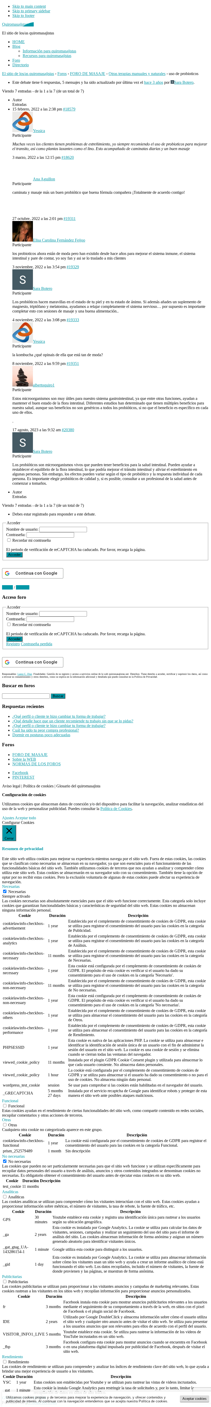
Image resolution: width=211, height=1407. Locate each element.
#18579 (69, 109)
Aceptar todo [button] (25, 818)
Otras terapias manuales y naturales (137, 73)
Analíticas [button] (10, 1192)
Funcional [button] (10, 1101)
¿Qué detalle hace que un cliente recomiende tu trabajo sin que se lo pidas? (72, 721)
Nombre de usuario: (22, 529)
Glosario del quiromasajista (78, 786)
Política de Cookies (116, 808)
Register (22, 587)
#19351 (73, 363)
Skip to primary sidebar (31, 11)
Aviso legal (11, 786)
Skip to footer (23, 15)
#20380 (68, 430)
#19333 (73, 320)
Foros (62, 73)
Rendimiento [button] (12, 1357)
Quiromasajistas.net (18, 24)
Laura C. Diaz (24, 674)
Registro (13, 644)
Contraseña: (16, 534)
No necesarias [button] (13, 1156)
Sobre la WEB (24, 759)
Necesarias (17, 891)
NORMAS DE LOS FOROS (36, 764)
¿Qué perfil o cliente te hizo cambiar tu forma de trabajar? (59, 716)
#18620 (67, 157)
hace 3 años (153, 82)
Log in (7, 587)
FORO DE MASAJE (87, 73)
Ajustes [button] (8, 818)
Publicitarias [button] (12, 1276)
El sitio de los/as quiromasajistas (28, 73)
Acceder (14, 555)
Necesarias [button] (11, 886)
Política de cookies (38, 786)
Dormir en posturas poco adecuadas (41, 735)
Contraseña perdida (36, 644)
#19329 (73, 267)
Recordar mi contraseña (31, 540)
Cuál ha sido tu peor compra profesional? (45, 730)
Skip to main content (29, 6)
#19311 (70, 218)
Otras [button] (6, 1120)
